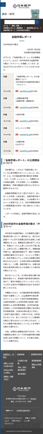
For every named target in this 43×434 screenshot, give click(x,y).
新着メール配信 (30, 418)
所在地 (33, 398)
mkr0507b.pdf (26, 107)
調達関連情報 (36, 360)
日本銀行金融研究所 (23, 410)
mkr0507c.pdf (25, 121)
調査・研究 (15, 25)
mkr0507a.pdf (25, 91)
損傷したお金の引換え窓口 (8, 364)
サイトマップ (8, 423)
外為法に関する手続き (8, 371)
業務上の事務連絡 (36, 365)
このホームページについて (13, 418)
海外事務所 (22, 373)
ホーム (5, 25)
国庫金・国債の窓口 (8, 377)
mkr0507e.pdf (26, 150)
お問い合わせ (16, 420)
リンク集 (27, 420)
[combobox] (19, 22)
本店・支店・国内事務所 (22, 368)
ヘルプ (6, 420)
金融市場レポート (33, 28)
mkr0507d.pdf (26, 134)
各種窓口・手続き (8, 355)
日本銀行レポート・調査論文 (13, 28)
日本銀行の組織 (22, 361)
